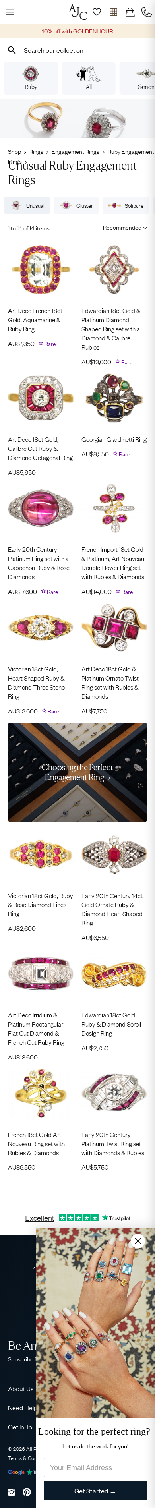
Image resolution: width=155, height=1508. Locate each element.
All (89, 87)
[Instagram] (11, 1492)
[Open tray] (113, 12)
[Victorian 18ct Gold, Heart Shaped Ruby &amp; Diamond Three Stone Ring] (41, 627)
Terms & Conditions (30, 1458)
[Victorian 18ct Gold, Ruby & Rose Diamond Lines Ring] (41, 854)
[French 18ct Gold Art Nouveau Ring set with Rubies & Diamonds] (41, 1093)
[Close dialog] (138, 1240)
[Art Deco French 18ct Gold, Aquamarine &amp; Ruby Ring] (41, 269)
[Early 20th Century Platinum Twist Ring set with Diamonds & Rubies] (114, 1093)
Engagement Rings (75, 151)
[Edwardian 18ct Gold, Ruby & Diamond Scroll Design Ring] (114, 973)
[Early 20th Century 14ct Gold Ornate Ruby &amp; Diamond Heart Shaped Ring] (114, 854)
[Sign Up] (96, 12)
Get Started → (95, 1490)
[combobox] (77, 50)
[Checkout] (130, 12)
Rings (36, 151)
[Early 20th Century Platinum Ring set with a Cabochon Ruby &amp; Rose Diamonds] (41, 508)
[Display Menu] (8, 12)
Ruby (31, 87)
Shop (14, 151)
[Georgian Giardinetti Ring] (114, 398)
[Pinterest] (27, 1492)
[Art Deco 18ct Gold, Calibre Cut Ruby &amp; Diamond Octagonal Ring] (41, 398)
